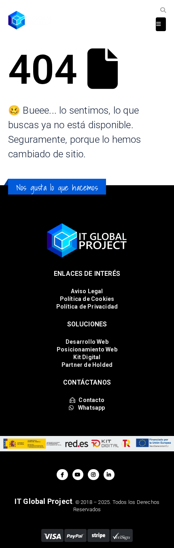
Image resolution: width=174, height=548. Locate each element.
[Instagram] (93, 474)
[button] (163, 10)
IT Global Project (43, 501)
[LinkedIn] (109, 474)
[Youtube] (77, 474)
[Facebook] (62, 474)
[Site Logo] (30, 20)
